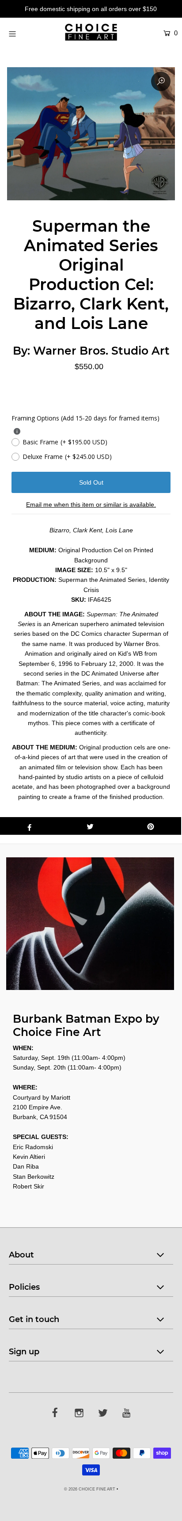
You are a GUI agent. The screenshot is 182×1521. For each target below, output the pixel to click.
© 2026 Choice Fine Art (89, 1489)
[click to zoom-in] (161, 81)
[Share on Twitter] (90, 826)
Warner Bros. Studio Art (101, 350)
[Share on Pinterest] (151, 826)
